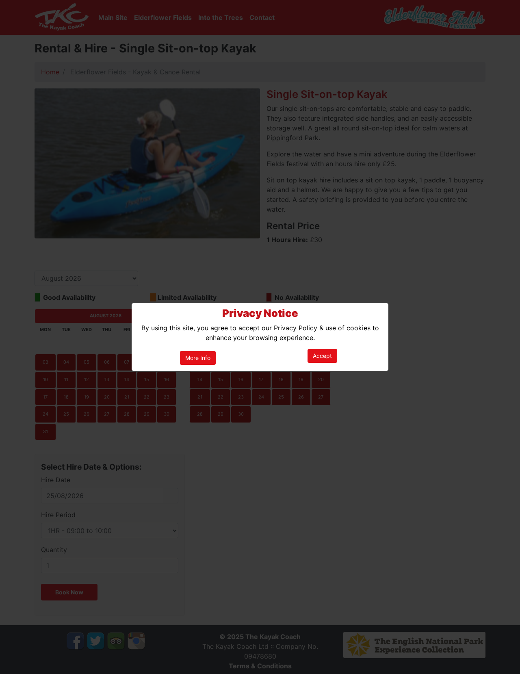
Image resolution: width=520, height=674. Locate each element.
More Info (197, 357)
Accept (322, 355)
